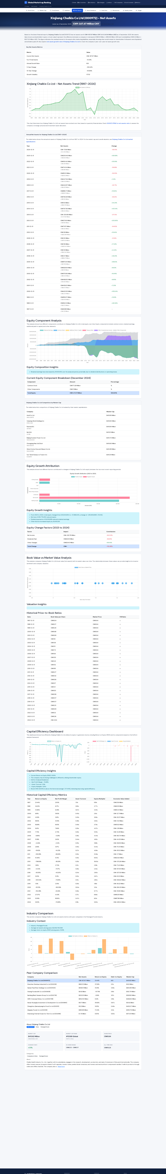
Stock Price (31, 10)
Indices (110, 2)
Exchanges (101, 2)
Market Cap (43, 10)
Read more (61, 1066)
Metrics (138, 2)
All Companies (119, 2)
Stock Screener (129, 2)
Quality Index (128, 10)
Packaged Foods (43, 1056)
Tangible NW (141, 10)
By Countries (82, 2)
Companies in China (32, 1056)
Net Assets (34, 6)
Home (74, 2)
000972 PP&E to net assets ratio (118, 123)
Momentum (116, 10)
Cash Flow (104, 10)
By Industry (92, 2)
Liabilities (67, 10)
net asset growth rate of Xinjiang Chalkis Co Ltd (63, 42)
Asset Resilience (91, 10)
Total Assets (55, 10)
